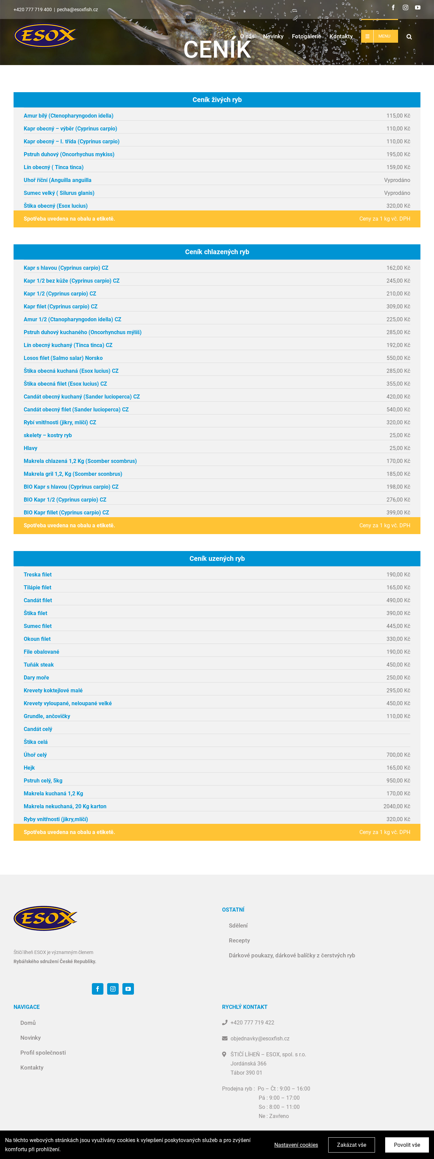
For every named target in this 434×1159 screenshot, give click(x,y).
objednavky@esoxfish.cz (260, 1038)
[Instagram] (113, 989)
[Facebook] (97, 989)
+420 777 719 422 (252, 1022)
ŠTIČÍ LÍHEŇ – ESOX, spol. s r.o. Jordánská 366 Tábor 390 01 (268, 1063)
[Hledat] (409, 36)
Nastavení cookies (296, 1145)
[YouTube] (128, 989)
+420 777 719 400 (33, 9)
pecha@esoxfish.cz (77, 9)
